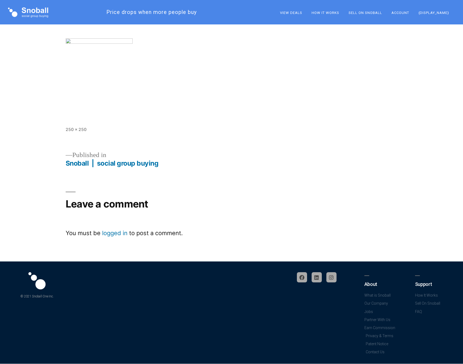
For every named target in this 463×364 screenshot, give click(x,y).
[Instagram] (331, 277)
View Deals (291, 13)
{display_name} (434, 13)
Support (423, 284)
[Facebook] (302, 277)
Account (400, 13)
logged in (115, 233)
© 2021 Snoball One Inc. (37, 296)
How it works (325, 13)
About (370, 284)
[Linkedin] (317, 277)
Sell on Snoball (365, 13)
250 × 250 (76, 129)
